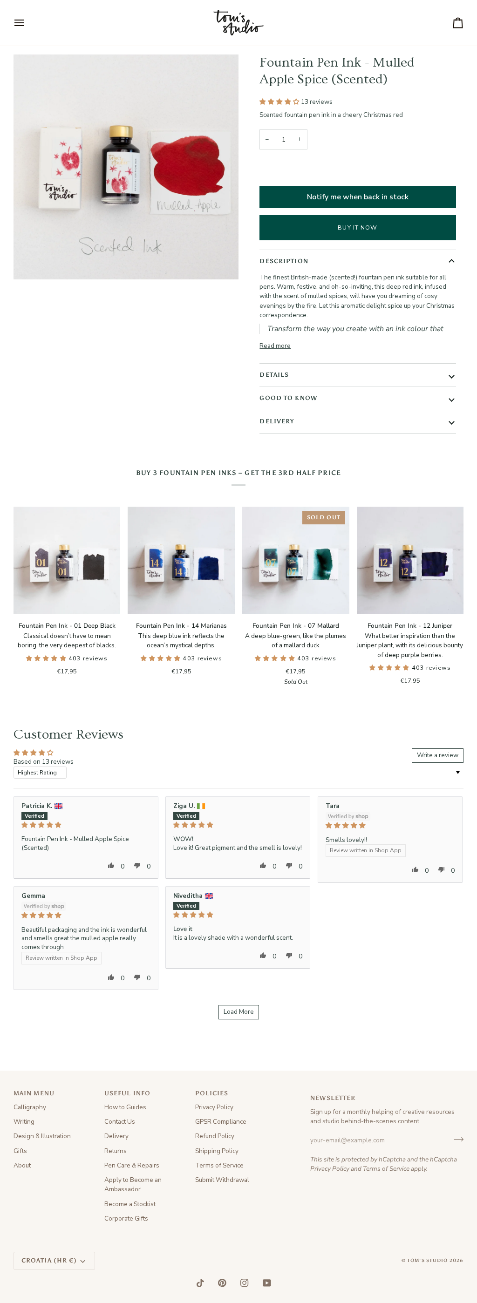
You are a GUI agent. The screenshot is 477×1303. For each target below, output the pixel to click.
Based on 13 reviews (44, 761)
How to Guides (125, 1107)
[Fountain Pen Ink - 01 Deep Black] (67, 560)
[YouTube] (267, 1283)
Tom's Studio (427, 1260)
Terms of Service (386, 1168)
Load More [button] (239, 1011)
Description (283, 261)
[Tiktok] (200, 1283)
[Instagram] (244, 1283)
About (22, 1165)
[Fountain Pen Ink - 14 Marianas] (181, 560)
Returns (115, 1151)
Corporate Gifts (126, 1218)
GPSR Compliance (220, 1121)
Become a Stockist (130, 1204)
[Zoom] (31, 262)
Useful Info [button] (127, 1093)
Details (274, 374)
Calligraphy (30, 1107)
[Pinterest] (222, 1283)
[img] (85, 825)
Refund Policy (214, 1136)
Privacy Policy (329, 1168)
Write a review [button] (437, 755)
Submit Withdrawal (222, 1179)
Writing (24, 1121)
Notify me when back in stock (358, 197)
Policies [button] (212, 1093)
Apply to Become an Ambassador (133, 1184)
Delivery (276, 421)
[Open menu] (27, 23)
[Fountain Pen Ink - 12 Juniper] (410, 560)
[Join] (455, 1139)
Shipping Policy (216, 1151)
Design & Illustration (42, 1136)
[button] (280, 101)
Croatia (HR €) (49, 1260)
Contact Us (119, 1121)
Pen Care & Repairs (131, 1165)
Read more (275, 345)
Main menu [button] (34, 1093)
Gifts (20, 1151)
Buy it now (357, 227)
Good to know (288, 397)
